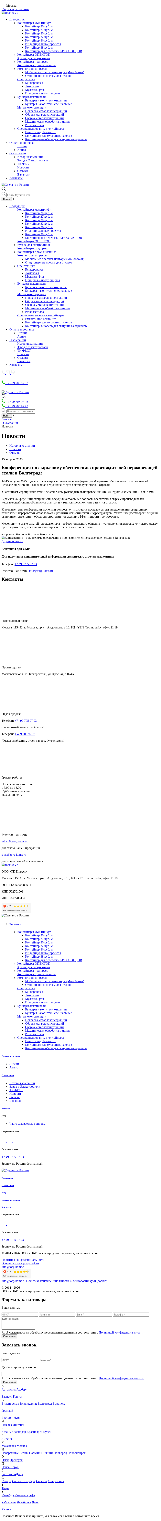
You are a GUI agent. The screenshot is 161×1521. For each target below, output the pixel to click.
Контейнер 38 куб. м (39, 47)
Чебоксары (9, 1502)
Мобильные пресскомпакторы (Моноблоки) (54, 72)
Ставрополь (56, 1481)
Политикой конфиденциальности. (121, 1378)
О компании (17, 153)
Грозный (7, 1410)
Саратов (41, 1481)
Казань (6, 1431)
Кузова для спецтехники (33, 58)
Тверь (5, 1488)
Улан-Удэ (8, 1495)
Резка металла (34, 125)
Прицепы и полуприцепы (42, 93)
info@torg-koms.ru (41, 570)
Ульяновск (21, 1495)
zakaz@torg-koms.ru (14, 841)
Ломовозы (32, 86)
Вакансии (23, 174)
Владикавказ (28, 1403)
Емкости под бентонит (40, 132)
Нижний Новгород (54, 1453)
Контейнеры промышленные (36, 65)
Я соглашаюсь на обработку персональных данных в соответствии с (75, 1332)
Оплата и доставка (21, 142)
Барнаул (7, 1396)
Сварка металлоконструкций (44, 118)
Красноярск (34, 1431)
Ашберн (21, 1389)
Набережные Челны (15, 1453)
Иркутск (18, 1424)
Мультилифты (34, 89)
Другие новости (12, 541)
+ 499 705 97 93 (25, 734)
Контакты (16, 178)
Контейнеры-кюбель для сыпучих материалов (56, 139)
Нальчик (34, 1453)
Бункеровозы (34, 82)
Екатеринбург (11, 1417)
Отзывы (22, 171)
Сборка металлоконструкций (44, 114)
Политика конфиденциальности (23, 1259)
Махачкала (9, 1446)
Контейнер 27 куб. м (39, 30)
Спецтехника (26, 79)
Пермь (14, 1467)
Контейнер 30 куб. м (39, 33)
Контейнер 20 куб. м (39, 26)
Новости (23, 167)
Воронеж (59, 1403)
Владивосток (10, 1403)
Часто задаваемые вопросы (27, 1123)
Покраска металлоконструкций (46, 111)
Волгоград (45, 1403)
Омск (5, 1460)
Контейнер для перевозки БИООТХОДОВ (53, 51)
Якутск (6, 1509)
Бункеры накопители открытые (46, 100)
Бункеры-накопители (31, 97)
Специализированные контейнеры (40, 128)
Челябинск (24, 1502)
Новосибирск (77, 1453)
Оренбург (16, 1460)
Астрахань (9, 1389)
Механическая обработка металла (47, 121)
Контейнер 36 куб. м (39, 40)
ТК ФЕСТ (24, 164)
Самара (6, 1481)
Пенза (6, 1467)
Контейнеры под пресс (32, 61)
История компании (30, 156)
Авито (21, 149)
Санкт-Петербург (23, 1481)
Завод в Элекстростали (32, 160)
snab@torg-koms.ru (14, 854)
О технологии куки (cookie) (20, 1263)
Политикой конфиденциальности (121, 1332)
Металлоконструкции (31, 107)
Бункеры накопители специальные (48, 104)
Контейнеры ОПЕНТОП (33, 54)
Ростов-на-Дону (12, 1474)
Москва (22, 1446)
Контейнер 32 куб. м (39, 37)
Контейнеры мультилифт (34, 22)
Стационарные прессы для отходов (48, 75)
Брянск (17, 1396)
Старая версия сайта (15, 9)
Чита (35, 1502)
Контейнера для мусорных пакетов (48, 135)
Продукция (17, 19)
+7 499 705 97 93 (16, 383)
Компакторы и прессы (32, 68)
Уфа (32, 1495)
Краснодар (19, 1431)
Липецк (7, 1438)
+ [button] (13, 199)
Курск (47, 1431)
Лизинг (22, 146)
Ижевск (7, 1424)
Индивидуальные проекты (43, 44)
